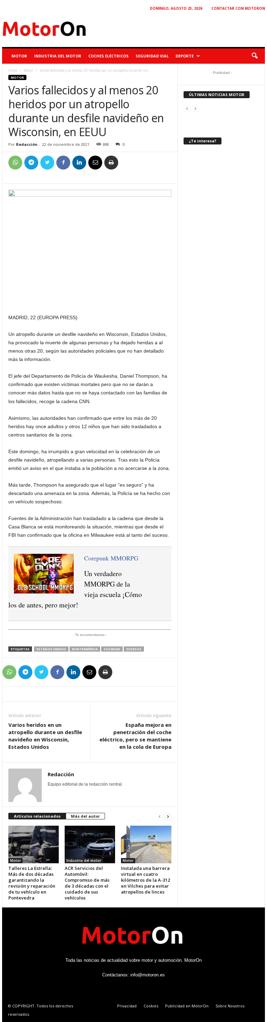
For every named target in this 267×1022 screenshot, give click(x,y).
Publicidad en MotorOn (187, 1005)
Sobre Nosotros (230, 1005)
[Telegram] (31, 163)
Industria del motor (57, 55)
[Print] (111, 163)
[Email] (95, 163)
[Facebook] (63, 163)
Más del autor (85, 816)
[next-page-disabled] (195, 108)
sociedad (112, 649)
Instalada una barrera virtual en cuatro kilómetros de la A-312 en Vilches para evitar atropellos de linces (145, 880)
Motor (19, 55)
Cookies (151, 1005)
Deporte (185, 55)
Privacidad (127, 1005)
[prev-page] (159, 816)
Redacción (27, 144)
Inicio (12, 70)
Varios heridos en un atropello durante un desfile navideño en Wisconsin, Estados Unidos (45, 735)
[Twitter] (47, 163)
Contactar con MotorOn (238, 8)
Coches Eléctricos (108, 55)
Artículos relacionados (37, 816)
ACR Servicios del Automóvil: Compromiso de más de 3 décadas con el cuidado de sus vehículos (87, 883)
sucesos (133, 649)
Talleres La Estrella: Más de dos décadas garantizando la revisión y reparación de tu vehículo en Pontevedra (31, 883)
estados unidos (51, 649)
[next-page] (167, 816)
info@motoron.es (147, 974)
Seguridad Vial (152, 55)
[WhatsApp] (15, 163)
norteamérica (85, 649)
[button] (254, 56)
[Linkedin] (79, 163)
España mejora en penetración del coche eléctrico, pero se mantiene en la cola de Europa (135, 735)
